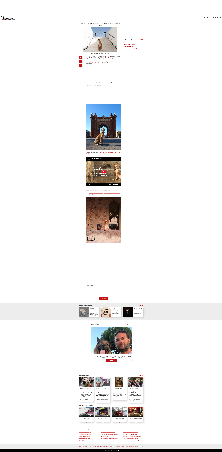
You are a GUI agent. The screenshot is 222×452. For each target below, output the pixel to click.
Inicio (178, 17)
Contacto (141, 446)
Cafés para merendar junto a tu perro (85, 434)
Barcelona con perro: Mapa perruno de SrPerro (109, 438)
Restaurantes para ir (130, 432)
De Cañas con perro (104, 436)
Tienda (194, 17)
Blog (192, 17)
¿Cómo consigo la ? (130, 434)
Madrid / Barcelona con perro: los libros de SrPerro (132, 436)
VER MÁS (111, 360)
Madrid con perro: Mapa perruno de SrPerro (130, 438)
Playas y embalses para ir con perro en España (131, 440)
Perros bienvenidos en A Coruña (84, 438)
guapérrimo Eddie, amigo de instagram (107, 153)
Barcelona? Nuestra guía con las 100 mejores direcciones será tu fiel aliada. (102, 190)
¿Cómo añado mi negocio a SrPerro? (85, 440)
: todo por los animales (108, 432)
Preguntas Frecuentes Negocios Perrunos (117, 446)
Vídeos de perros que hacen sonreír (85, 436)
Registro (197, 17)
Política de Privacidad (130, 446)
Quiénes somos (81, 446)
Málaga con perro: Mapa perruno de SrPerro (109, 440)
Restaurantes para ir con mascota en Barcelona (109, 434)
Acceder (201, 17)
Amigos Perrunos (186, 17)
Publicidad (136, 446)
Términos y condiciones (89, 446)
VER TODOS (141, 39)
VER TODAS (141, 305)
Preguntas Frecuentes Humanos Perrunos (102, 446)
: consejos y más (85, 432)
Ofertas (181, 17)
